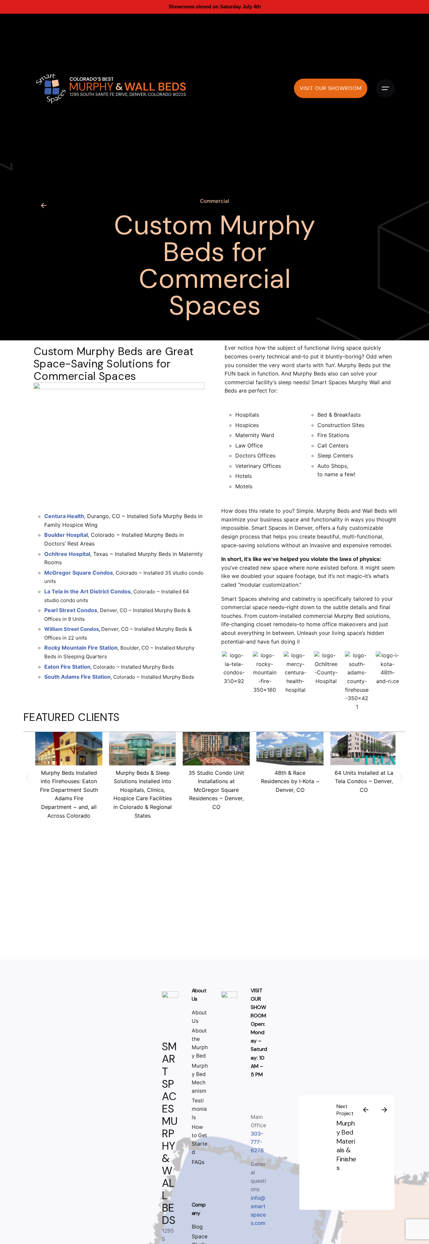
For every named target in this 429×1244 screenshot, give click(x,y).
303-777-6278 (257, 1142)
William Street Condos (71, 629)
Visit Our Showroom (331, 88)
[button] (229, 681)
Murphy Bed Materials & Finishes (347, 1145)
